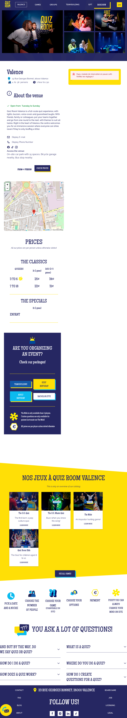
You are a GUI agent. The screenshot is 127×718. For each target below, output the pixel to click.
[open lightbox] (32, 31)
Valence (21, 5)
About (19, 713)
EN (119, 5)
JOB (110, 698)
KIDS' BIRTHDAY (44, 384)
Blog (19, 705)
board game (110, 690)
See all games (65, 574)
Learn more (24, 525)
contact (19, 690)
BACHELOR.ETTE (44, 396)
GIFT (90, 5)
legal (110, 713)
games (38, 5)
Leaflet (47, 230)
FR (114, 5)
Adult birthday (21, 396)
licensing (110, 705)
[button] (38, 4)
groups (53, 5)
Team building (72, 5)
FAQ (19, 698)
